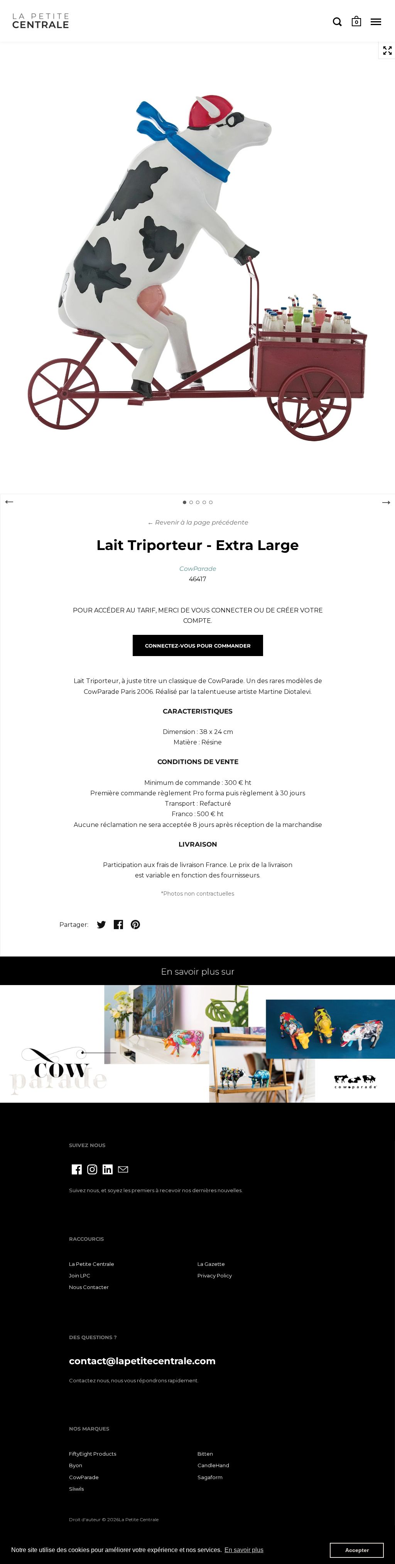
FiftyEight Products (92, 1454)
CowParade (197, 568)
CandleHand (213, 1465)
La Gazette (211, 1264)
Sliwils (76, 1489)
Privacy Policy (215, 1275)
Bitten (205, 1454)
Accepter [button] (357, 1550)
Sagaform (210, 1477)
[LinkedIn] (108, 1169)
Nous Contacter (89, 1287)
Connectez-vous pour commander (198, 646)
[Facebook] (77, 1169)
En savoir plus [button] (244, 1550)
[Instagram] (92, 1169)
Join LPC (79, 1275)
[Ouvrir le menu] (376, 21)
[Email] (123, 1169)
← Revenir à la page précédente (197, 522)
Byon (75, 1465)
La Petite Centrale (91, 1264)
